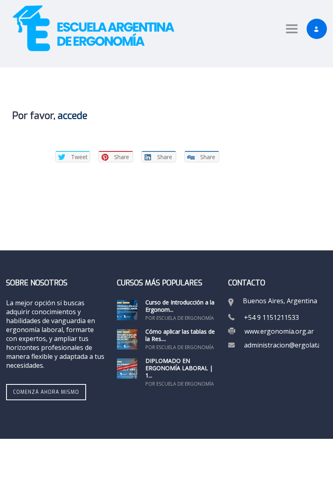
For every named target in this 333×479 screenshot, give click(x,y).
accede (72, 115)
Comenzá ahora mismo (46, 392)
